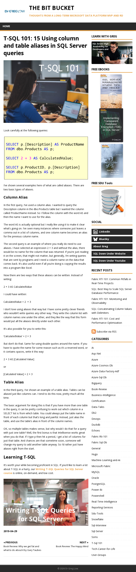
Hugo (95, 454)
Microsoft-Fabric (101, 466)
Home (6, 26)
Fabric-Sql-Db (99, 442)
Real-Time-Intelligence (104, 501)
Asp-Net (96, 353)
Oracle (95, 477)
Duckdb (96, 424)
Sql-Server (97, 531)
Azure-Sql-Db (99, 377)
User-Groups (99, 555)
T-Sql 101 (97, 543)
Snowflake (97, 519)
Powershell (98, 495)
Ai (93, 347)
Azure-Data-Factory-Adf (105, 371)
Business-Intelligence (104, 395)
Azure (95, 359)
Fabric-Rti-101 (99, 436)
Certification (98, 401)
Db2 (94, 412)
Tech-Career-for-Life (103, 549)
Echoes (96, 430)
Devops (96, 418)
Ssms (95, 537)
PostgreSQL (98, 483)
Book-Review (99, 389)
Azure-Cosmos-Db (102, 365)
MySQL (96, 472)
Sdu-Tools (97, 513)
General (96, 448)
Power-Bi (97, 489)
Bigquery (97, 383)
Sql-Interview (99, 525)
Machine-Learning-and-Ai (106, 460)
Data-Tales (98, 407)
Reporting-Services (102, 507)
